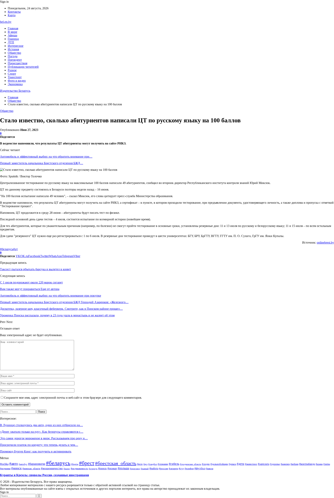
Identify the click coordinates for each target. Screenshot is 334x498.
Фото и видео (17, 80)
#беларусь (6, 249)
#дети (240, 463)
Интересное (15, 45)
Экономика (15, 84)
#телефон (189, 468)
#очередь (93, 469)
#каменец (285, 464)
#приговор (135, 468)
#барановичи (36, 463)
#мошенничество (52, 468)
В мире (12, 31)
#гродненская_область (190, 464)
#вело (140, 464)
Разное (12, 70)
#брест (86, 463)
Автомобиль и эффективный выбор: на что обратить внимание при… (46, 156)
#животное (251, 464)
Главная (13, 28)
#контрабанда (307, 464)
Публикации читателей (23, 66)
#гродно (206, 464)
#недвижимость (79, 468)
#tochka (4, 463)
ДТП (11, 42)
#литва (326, 464)
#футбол (199, 468)
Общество (14, 52)
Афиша (12, 35)
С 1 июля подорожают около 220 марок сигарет (31, 282)
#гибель (174, 464)
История (13, 49)
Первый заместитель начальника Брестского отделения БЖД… (41, 163)
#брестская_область (115, 463)
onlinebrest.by (325, 242)
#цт (15, 249)
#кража (319, 464)
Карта (11, 15)
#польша (123, 468)
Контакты (14, 11)
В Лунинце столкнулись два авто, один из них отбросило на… (41, 425)
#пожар (112, 468)
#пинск (102, 468)
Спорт (12, 73)
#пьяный (145, 468)
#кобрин (294, 464)
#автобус (23, 464)
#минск (16, 468)
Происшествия (17, 63)
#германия (163, 464)
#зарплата (263, 463)
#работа (153, 468)
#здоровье (275, 464)
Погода (12, 56)
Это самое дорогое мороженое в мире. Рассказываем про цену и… (44, 438)
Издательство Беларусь (15, 90)
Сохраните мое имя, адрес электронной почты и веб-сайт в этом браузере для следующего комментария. (73, 397)
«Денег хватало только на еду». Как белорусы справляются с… (41, 431)
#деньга (232, 464)
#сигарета (173, 468)
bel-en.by (5, 21)
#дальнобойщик (219, 464)
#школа (209, 468)
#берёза (74, 464)
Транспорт (15, 77)
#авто (13, 464)
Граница (13, 38)
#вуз (145, 464)
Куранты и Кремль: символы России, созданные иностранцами (44, 475)
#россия (163, 468)
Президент (15, 59)
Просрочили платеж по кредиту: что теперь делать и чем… (39, 444)
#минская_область (31, 468)
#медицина (5, 468)
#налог (67, 468)
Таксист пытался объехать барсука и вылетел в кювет (35, 269)
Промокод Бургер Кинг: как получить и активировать (35, 451)
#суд (181, 468)
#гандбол (152, 464)
